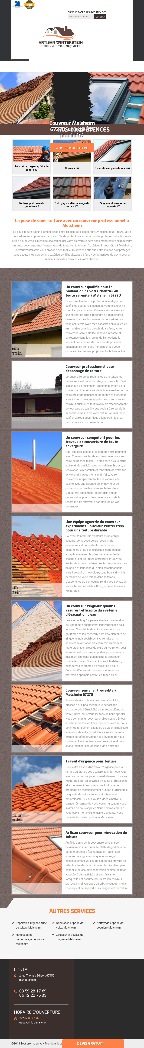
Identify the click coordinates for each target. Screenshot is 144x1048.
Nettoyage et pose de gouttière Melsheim (110, 925)
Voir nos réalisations (72, 148)
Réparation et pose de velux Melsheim (69, 925)
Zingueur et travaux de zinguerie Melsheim (69, 937)
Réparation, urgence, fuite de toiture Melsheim (31, 925)
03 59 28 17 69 (25, 14)
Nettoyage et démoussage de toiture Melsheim (30, 939)
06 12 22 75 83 (50, 14)
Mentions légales (55, 1043)
